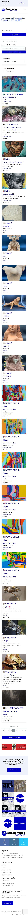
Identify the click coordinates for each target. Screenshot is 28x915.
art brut (5, 230)
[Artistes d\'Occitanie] (10, 9)
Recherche (14, 35)
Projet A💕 (7, 607)
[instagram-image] (8, 786)
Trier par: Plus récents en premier (13, 48)
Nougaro (6, 641)
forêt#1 (5, 714)
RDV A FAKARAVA (9, 97)
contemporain (7, 101)
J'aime (4, 838)
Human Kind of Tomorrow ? (13, 162)
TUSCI (5, 286)
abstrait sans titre (9, 409)
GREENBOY (7, 226)
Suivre (14, 838)
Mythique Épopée (9, 675)
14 (22, 730)
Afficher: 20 (13, 726)
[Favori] (3, 90)
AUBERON (7, 376)
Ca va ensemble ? (9, 194)
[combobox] (14, 30)
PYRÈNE (6, 316)
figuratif (5, 260)
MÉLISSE (6, 346)
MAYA (5, 256)
